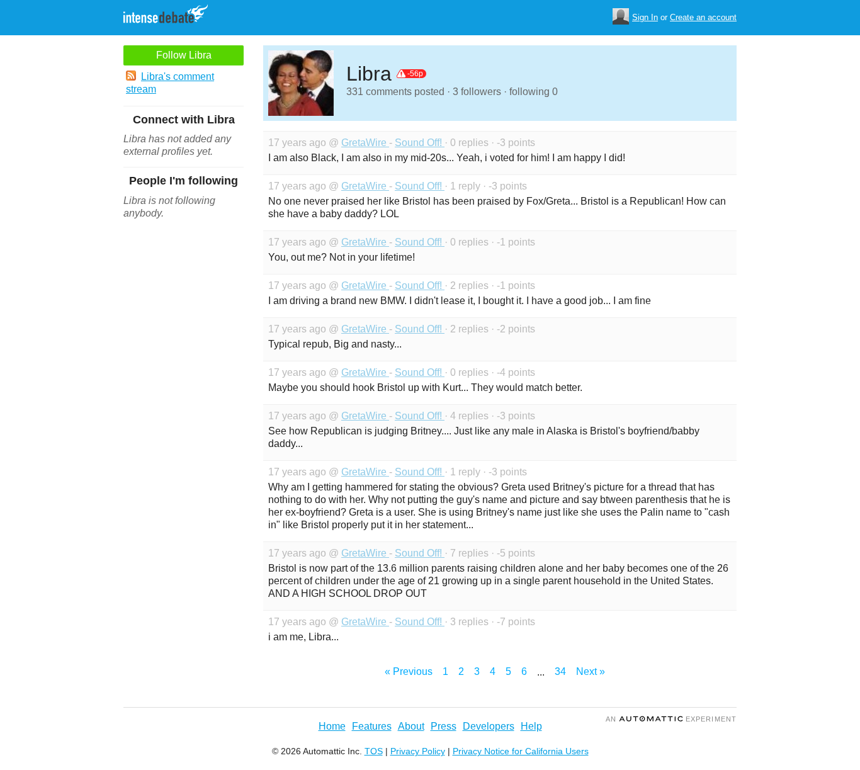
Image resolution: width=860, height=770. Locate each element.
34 (560, 671)
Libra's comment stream (170, 82)
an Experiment (671, 719)
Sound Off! (419, 142)
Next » (590, 671)
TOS (374, 751)
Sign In (645, 17)
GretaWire (365, 142)
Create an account (703, 17)
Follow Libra (184, 55)
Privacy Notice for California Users (521, 751)
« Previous (409, 671)
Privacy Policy (417, 751)
